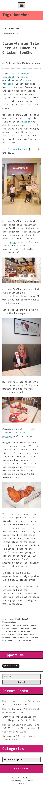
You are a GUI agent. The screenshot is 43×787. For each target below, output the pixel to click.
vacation (27, 640)
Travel (25, 619)
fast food (24, 628)
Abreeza (25, 121)
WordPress (26, 778)
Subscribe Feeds (11, 34)
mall (26, 634)
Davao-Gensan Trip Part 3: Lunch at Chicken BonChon (20, 48)
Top (21, 783)
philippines (32, 637)
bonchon (34, 625)
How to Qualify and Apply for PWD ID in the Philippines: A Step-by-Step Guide (20, 728)
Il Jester (29, 780)
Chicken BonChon (17, 149)
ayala (25, 625)
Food (17, 619)
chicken (6, 628)
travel (17, 640)
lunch (19, 634)
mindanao (6, 637)
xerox (37, 63)
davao (14, 628)
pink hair (7, 640)
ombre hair (18, 637)
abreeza (17, 625)
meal (32, 634)
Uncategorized (9, 622)
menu (13, 242)
